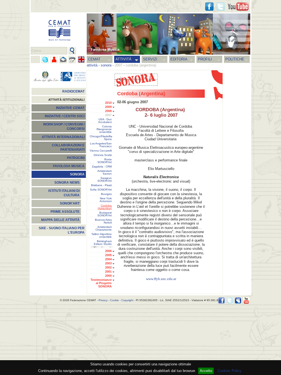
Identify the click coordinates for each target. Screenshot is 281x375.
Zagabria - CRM (102, 166)
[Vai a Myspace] (238, 300)
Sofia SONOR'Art (101, 189)
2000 (108, 275)
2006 (108, 251)
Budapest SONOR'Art (104, 214)
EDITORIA (178, 59)
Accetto (206, 371)
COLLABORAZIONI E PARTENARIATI (68, 147)
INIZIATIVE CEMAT (70, 108)
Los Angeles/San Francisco (101, 145)
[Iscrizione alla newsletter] (63, 59)
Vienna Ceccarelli (101, 150)
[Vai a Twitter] (221, 6)
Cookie (114, 300)
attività (92, 65)
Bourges (106, 194)
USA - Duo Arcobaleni (105, 121)
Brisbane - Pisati (101, 185)
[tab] (115, 103)
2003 (108, 263)
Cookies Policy (229, 371)
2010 (108, 102)
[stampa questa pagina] (72, 59)
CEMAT (94, 59)
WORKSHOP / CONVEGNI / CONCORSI (64, 126)
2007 (108, 115)
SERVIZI (150, 59)
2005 (108, 255)
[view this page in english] (81, 59)
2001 (108, 271)
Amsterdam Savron (104, 172)
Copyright (127, 300)
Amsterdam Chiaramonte (103, 228)
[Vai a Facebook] (221, 300)
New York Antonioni (106, 200)
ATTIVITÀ (123, 59)
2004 (108, 259)
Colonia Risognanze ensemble (104, 129)
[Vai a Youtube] (238, 6)
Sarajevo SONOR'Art (104, 179)
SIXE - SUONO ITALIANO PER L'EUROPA (62, 230)
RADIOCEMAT (73, 91)
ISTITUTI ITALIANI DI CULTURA (64, 193)
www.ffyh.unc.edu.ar (161, 279)
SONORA (77, 174)
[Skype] (45, 59)
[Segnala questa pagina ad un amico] (54, 59)
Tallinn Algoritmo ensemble (101, 235)
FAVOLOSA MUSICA (69, 166)
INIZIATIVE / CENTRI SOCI (65, 116)
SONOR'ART (70, 203)
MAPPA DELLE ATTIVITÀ (60, 220)
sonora (106, 65)
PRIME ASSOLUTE (65, 211)
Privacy (103, 300)
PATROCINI (76, 157)
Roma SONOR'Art (104, 161)
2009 (108, 106)
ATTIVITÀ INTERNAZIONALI (63, 137)
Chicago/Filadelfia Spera (101, 138)
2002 (108, 267)
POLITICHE (234, 59)
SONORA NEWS (67, 182)
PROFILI (205, 59)
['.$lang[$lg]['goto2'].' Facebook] (209, 6)
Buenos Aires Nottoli (103, 221)
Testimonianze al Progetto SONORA (101, 283)
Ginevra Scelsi (103, 155)
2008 (108, 111)
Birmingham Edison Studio (103, 242)
